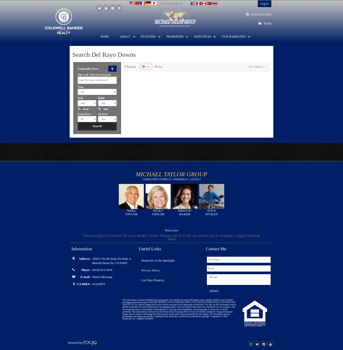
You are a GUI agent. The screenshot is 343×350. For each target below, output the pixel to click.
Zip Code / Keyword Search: (94, 74)
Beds (80, 98)
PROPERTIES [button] (174, 36)
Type (80, 86)
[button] (257, 66)
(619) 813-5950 (261, 14)
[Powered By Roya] (90, 342)
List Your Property (153, 280)
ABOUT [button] (125, 36)
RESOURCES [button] (202, 36)
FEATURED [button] (148, 36)
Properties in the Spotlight (158, 260)
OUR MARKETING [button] (234, 36)
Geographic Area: (88, 68)
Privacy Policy (150, 270)
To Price (103, 114)
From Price (84, 114)
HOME (105, 36)
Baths (101, 98)
